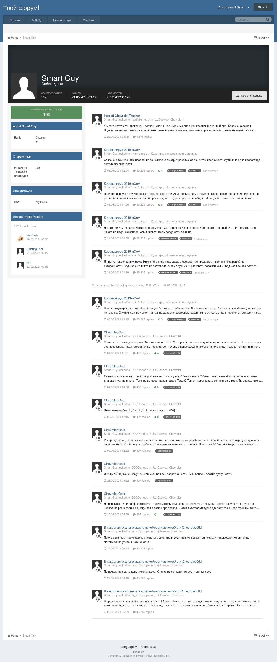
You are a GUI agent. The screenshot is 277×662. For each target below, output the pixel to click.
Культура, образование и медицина (174, 153)
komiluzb (32, 235)
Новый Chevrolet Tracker (122, 115)
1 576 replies (144, 136)
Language (128, 646)
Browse (15, 20)
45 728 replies (145, 548)
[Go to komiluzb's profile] (20, 238)
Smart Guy (99, 285)
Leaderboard (62, 20)
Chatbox (88, 20)
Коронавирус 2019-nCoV (122, 149)
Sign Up (263, 7)
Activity (36, 20)
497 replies (143, 353)
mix (29, 262)
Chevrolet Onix (114, 332)
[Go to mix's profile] (20, 265)
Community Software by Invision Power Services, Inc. (139, 655)
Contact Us (148, 646)
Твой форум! (21, 7)
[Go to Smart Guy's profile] (97, 119)
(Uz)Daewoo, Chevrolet (167, 119)
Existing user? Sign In (233, 7)
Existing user (35, 249)
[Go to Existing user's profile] (20, 251)
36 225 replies (145, 170)
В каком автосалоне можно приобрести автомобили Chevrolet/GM (153, 527)
